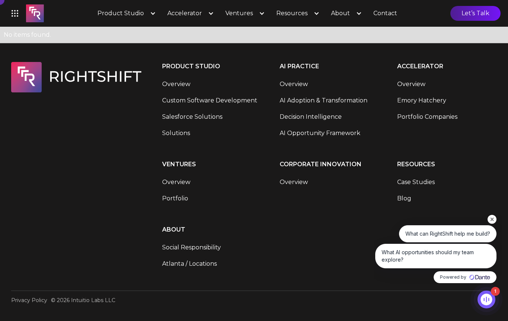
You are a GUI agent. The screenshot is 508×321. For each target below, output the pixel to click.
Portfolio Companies (427, 116)
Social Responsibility (191, 247)
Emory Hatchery (421, 100)
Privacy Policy (29, 300)
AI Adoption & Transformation (323, 100)
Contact (385, 13)
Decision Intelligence (311, 116)
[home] (35, 13)
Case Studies (416, 182)
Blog (404, 198)
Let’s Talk (475, 13)
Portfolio (175, 198)
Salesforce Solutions (192, 116)
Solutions (176, 133)
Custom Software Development (209, 100)
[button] (14, 13)
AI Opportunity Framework (320, 133)
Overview (176, 84)
